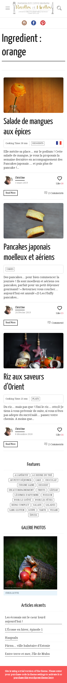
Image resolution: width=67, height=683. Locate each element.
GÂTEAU (53, 490)
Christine (20, 177)
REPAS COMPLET (20, 505)
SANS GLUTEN (16, 510)
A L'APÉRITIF (21, 475)
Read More (11, 193)
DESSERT (43, 485)
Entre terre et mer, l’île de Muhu (27, 654)
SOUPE (31, 510)
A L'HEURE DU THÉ (42, 475)
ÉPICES (33, 515)
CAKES (10, 269)
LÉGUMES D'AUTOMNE (26, 495)
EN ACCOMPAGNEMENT (21, 490)
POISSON (47, 495)
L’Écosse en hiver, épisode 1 (24, 629)
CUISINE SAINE (26, 485)
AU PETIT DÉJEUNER (20, 480)
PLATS (35, 399)
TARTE (42, 510)
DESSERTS (37, 143)
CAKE (38, 480)
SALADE (37, 505)
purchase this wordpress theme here (34, 677)
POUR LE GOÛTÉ (22, 500)
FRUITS (41, 490)
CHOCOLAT (51, 480)
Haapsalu (11, 637)
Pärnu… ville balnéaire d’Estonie (27, 645)
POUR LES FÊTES (44, 500)
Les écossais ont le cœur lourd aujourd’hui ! (25, 619)
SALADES (50, 505)
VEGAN (54, 510)
